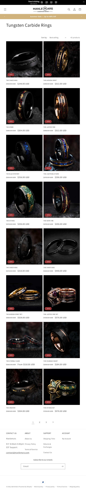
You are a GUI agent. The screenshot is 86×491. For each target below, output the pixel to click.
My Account (66, 438)
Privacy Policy (30, 444)
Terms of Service (31, 449)
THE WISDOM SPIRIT (50, 80)
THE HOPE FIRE (48, 221)
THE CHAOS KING (11, 80)
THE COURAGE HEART (50, 361)
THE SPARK (9, 127)
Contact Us (47, 452)
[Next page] (53, 422)
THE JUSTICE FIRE (49, 127)
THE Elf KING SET (49, 408)
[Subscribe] (62, 466)
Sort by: (44, 37)
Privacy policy (50, 486)
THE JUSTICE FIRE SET (50, 314)
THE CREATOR (10, 408)
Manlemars (14, 486)
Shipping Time (49, 438)
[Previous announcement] (4, 16)
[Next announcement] (81, 16)
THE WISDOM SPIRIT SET (14, 314)
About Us (28, 438)
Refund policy (38, 486)
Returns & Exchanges (47, 445)
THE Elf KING (10, 221)
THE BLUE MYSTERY (12, 174)
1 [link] (33, 422)
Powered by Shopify (25, 486)
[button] (5, 9)
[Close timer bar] (84, 2)
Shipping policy (75, 486)
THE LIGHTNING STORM (51, 174)
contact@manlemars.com (17, 452)
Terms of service (62, 486)
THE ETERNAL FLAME (13, 361)
